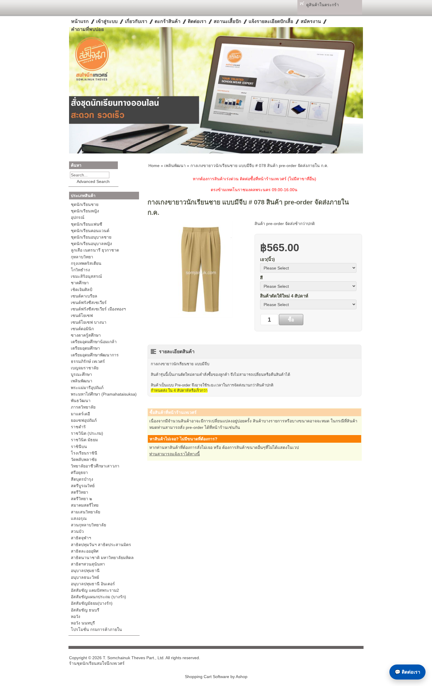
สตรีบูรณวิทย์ (83, 485)
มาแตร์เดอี (80, 413)
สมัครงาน (311, 21)
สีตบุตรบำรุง (82, 479)
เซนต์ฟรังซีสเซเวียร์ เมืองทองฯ (98, 309)
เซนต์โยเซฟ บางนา (88, 322)
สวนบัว (77, 531)
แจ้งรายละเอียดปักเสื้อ (271, 21)
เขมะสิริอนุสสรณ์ (86, 276)
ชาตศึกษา (80, 282)
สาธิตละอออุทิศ (84, 551)
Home (154, 165)
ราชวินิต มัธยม (84, 439)
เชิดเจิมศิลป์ (81, 289)
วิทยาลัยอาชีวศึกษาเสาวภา (95, 466)
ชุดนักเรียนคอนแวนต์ (90, 230)
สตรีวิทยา (79, 492)
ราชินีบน (79, 446)
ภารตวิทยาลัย (83, 407)
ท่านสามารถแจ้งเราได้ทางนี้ (174, 454)
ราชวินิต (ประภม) (87, 433)
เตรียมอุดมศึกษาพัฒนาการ (95, 355)
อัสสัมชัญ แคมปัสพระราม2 (95, 590)
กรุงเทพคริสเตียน (86, 263)
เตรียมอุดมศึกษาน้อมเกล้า (94, 341)
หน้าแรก (80, 21)
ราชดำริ (78, 426)
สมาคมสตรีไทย (84, 505)
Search (113, 175)
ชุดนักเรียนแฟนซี (86, 224)
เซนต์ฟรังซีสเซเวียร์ (89, 302)
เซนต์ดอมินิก (82, 328)
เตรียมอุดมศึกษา (85, 348)
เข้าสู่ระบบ (107, 21)
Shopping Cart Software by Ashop (216, 676)
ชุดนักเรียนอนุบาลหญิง (91, 243)
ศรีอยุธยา (79, 472)
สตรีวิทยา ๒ (81, 498)
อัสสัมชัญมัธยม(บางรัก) (92, 603)
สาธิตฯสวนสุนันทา (88, 564)
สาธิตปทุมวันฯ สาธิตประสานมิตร (101, 544)
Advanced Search (93, 181)
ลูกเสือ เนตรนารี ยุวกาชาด (95, 250)
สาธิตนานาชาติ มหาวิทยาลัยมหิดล (102, 557)
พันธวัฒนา (81, 400)
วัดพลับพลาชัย (84, 459)
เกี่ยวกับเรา (136, 21)
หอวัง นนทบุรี (83, 623)
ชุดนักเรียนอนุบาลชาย (91, 237)
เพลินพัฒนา (81, 380)
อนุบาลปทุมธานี (85, 570)
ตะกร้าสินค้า (167, 21)
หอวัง (75, 616)
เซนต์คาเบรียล (84, 296)
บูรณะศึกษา (81, 374)
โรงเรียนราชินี (84, 453)
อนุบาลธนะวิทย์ (85, 577)
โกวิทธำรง (80, 269)
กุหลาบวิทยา (82, 256)
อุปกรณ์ (77, 217)
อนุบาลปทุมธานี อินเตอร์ (93, 583)
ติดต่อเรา (197, 21)
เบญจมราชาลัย (84, 368)
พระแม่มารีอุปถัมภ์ (87, 387)
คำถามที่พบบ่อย (87, 29)
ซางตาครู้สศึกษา (86, 335)
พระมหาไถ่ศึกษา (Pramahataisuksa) (104, 394)
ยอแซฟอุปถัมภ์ (84, 420)
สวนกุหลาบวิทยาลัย (88, 525)
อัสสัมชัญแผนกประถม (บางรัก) (98, 596)
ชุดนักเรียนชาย (84, 204)
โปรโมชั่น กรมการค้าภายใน (96, 629)
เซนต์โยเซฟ (82, 315)
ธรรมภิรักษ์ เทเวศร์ (88, 361)
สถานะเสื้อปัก (227, 21)
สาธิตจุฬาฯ (81, 537)
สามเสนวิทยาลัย (85, 512)
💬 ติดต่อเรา (407, 672)
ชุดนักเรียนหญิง (85, 211)
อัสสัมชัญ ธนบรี (85, 610)
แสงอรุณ (79, 518)
